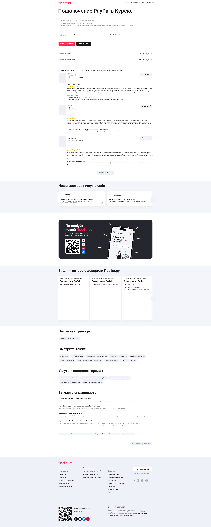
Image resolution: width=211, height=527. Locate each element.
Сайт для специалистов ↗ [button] (92, 471)
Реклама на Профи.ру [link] (115, 477)
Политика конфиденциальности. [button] (126, 515)
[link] (67, 44)
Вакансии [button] (111, 486)
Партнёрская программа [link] (116, 483)
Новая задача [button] (63, 471)
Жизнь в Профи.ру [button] (114, 489)
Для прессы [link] (112, 480)
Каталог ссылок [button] (64, 483)
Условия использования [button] (67, 480)
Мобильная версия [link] (65, 486)
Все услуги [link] (62, 474)
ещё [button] (102, 202)
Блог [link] (109, 492)
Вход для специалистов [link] (91, 474)
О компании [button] (112, 471)
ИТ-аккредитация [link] (114, 474)
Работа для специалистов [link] (92, 477)
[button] (146, 74)
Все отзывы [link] (62, 477)
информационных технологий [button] (117, 512)
